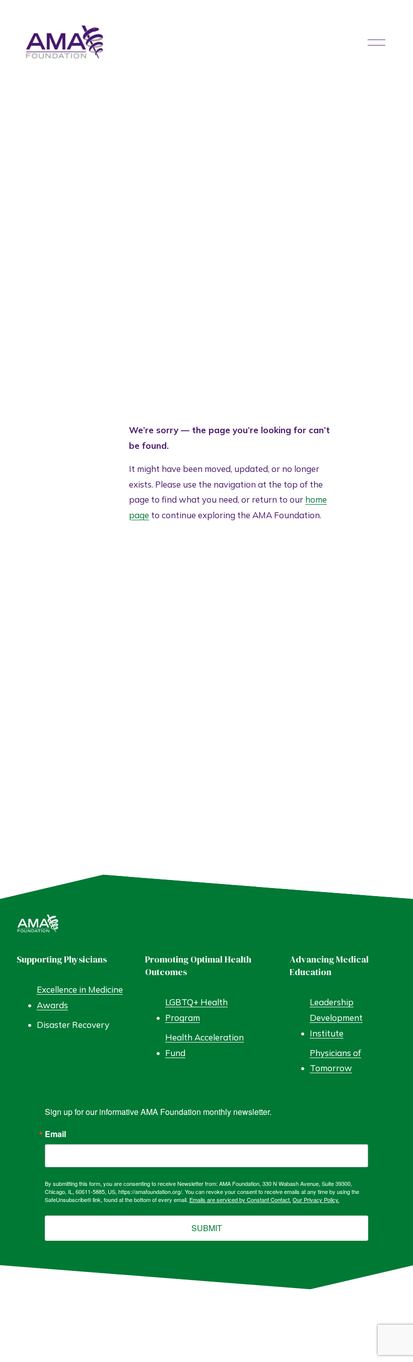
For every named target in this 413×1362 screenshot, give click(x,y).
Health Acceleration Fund (204, 1045)
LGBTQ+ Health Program (196, 1010)
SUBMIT (206, 1228)
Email (55, 1134)
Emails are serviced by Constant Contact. (240, 1199)
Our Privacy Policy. (316, 1199)
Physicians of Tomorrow (335, 1061)
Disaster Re (60, 1024)
